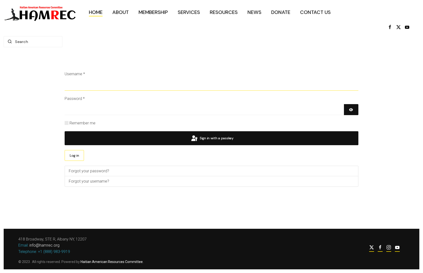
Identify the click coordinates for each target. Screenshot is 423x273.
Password (75, 98)
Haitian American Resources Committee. (112, 262)
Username (75, 74)
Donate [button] (280, 12)
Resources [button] (224, 12)
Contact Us (315, 12)
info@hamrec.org (44, 245)
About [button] (120, 12)
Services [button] (189, 12)
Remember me (82, 123)
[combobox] (33, 41)
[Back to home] (41, 12)
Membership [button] (153, 12)
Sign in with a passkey (216, 138)
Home (96, 12)
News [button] (254, 12)
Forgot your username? (89, 181)
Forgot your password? (89, 171)
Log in (74, 155)
